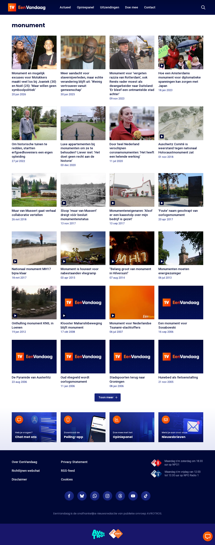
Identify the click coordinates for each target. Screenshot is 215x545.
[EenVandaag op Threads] (120, 496)
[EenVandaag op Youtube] (133, 496)
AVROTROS (154, 513)
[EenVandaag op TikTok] (145, 496)
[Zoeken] (203, 7)
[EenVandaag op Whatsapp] (94, 496)
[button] (108, 397)
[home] (26, 7)
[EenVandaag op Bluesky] (82, 496)
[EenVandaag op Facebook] (69, 496)
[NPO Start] (116, 534)
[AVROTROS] (98, 534)
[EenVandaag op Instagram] (107, 496)
